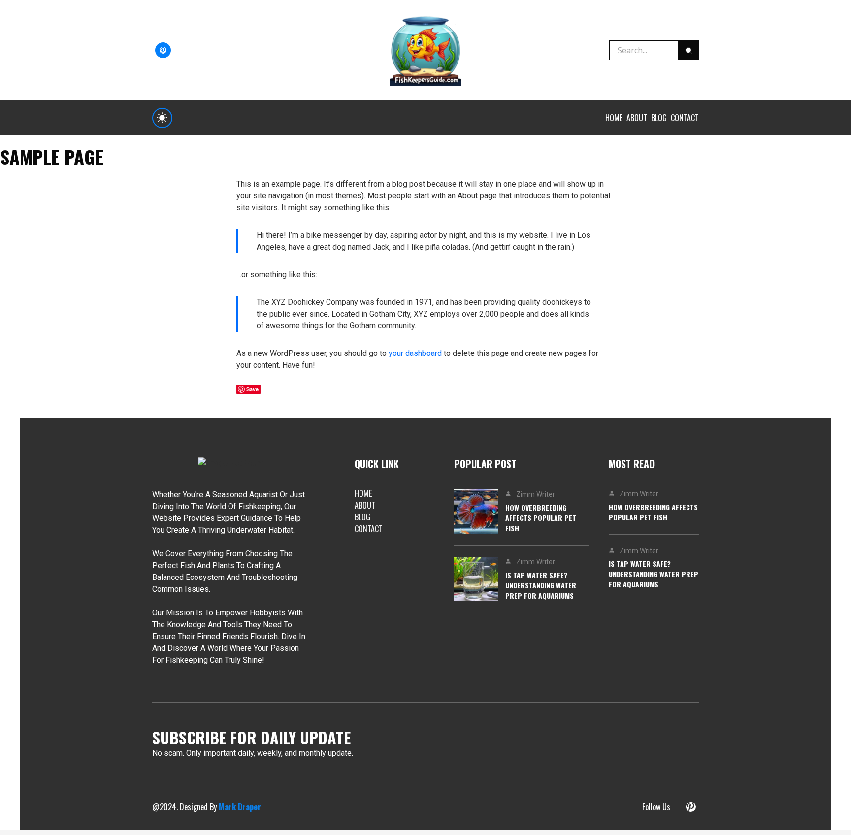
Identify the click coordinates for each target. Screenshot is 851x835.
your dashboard (415, 353)
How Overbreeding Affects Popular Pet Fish (540, 517)
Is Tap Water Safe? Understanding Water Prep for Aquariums (540, 585)
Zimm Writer (535, 494)
